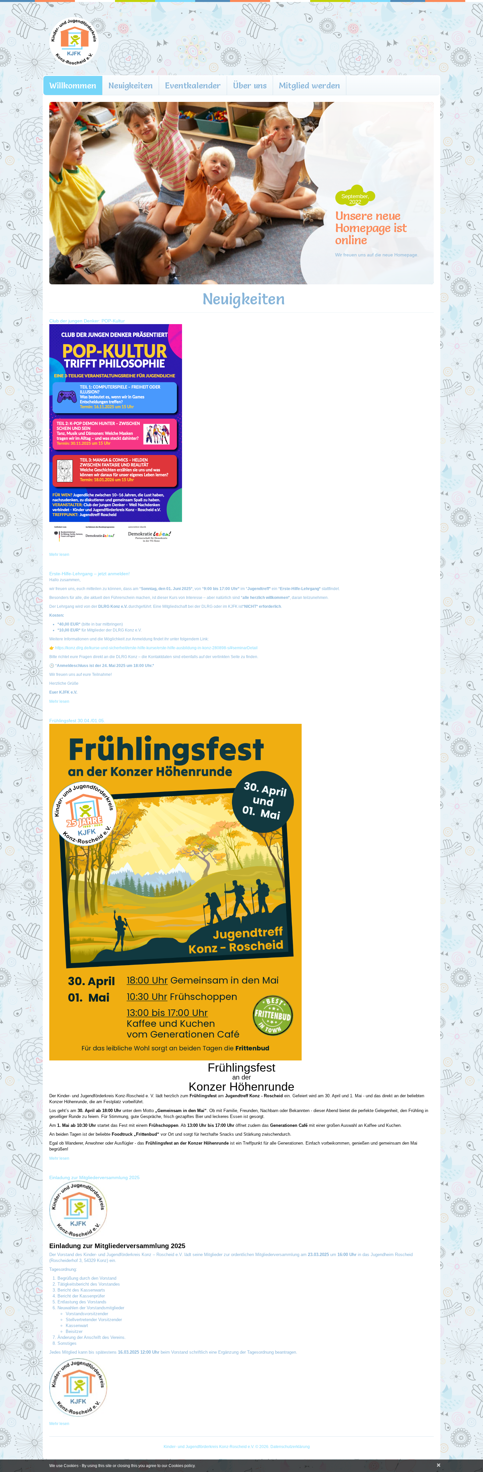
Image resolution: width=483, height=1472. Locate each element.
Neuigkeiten (130, 85)
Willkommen (72, 85)
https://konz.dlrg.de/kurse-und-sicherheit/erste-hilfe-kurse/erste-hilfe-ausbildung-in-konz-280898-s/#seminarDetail (156, 648)
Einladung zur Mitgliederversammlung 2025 (94, 1177)
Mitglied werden (309, 85)
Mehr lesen (59, 554)
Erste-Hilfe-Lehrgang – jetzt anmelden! (89, 573)
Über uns (250, 85)
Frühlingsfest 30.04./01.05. (77, 720)
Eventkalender (193, 85)
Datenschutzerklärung (290, 1446)
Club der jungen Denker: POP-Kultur (87, 320)
